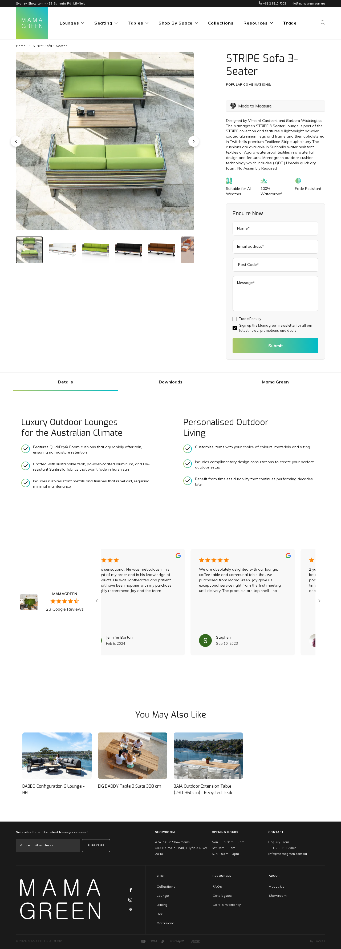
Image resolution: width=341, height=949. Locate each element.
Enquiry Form (278, 842)
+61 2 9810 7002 (274, 3)
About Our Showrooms (172, 842)
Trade (290, 23)
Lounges (69, 23)
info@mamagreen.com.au (307, 3)
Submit (275, 345)
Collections (221, 23)
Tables (135, 23)
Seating (103, 23)
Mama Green (275, 382)
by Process (317, 941)
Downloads (170, 382)
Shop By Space (176, 23)
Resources (255, 23)
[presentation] (16, 141)
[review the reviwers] (155, 557)
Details (65, 382)
